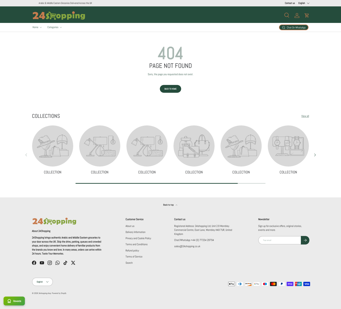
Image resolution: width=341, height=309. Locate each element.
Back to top (168, 204)
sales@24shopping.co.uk (187, 246)
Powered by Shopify (59, 293)
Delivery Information (135, 232)
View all (305, 116)
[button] (307, 15)
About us (130, 226)
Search (129, 262)
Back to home (170, 88)
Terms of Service (134, 256)
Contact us (290, 3)
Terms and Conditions (137, 244)
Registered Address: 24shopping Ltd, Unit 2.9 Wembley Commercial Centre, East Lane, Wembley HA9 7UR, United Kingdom (203, 230)
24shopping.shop (45, 293)
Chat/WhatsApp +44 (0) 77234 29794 (194, 240)
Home (35, 27)
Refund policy (132, 250)
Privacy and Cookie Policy (138, 238)
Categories (52, 27)
